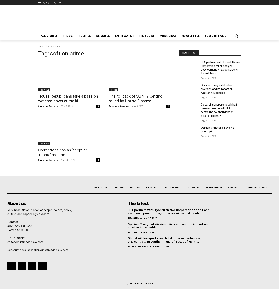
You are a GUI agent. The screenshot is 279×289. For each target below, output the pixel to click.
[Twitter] (228, 3)
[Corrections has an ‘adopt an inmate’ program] (69, 130)
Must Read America (139, 246)
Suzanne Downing (48, 106)
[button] (236, 35)
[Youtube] (238, 3)
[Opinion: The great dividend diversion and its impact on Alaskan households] (188, 89)
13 (168, 106)
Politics (113, 89)
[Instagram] (223, 3)
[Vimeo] (233, 3)
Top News (44, 89)
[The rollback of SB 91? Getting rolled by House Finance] (139, 76)
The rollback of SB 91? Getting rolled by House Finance (135, 98)
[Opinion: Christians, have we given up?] (188, 132)
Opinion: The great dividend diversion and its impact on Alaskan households (217, 89)
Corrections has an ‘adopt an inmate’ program (63, 152)
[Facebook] (217, 3)
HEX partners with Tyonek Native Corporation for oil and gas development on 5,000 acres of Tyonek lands (168, 211)
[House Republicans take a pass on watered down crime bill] (69, 76)
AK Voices (133, 232)
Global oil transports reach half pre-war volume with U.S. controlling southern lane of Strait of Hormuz (166, 239)
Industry (133, 218)
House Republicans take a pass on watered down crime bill (68, 98)
